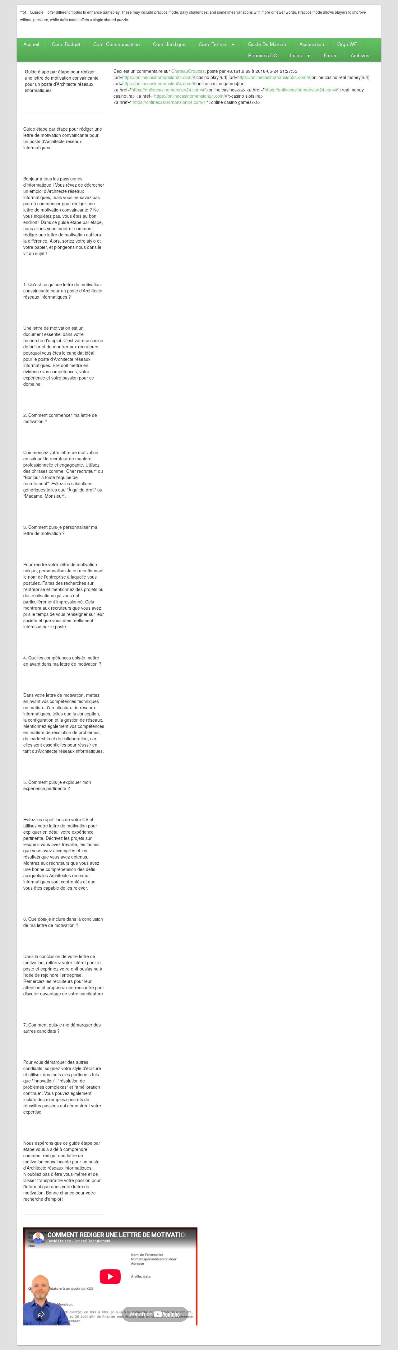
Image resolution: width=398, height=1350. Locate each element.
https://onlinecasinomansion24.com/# (158, 77)
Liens (300, 55)
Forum (331, 55)
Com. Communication (116, 43)
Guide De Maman (267, 43)
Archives (360, 55)
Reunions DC (262, 55)
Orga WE (347, 43)
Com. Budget (66, 43)
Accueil (31, 43)
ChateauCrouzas (188, 71)
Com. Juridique (169, 43)
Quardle (37, 12)
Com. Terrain (217, 43)
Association (311, 43)
